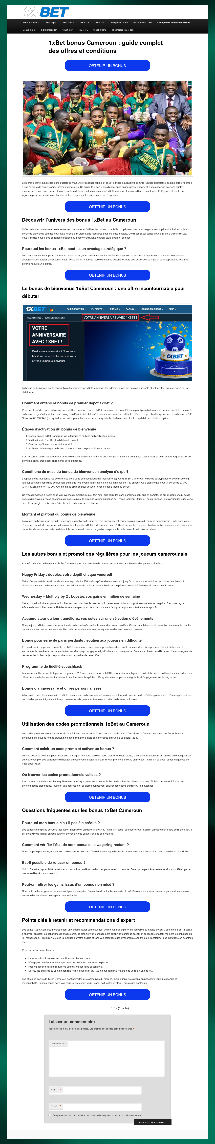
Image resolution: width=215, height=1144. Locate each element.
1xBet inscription (49, 29)
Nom (56, 1089)
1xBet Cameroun (31, 22)
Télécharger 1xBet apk (123, 29)
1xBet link (99, 22)
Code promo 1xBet (119, 22)
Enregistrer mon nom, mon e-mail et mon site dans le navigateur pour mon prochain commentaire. (97, 1115)
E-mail (56, 1106)
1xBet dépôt (50, 22)
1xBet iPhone (99, 29)
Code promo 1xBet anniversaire (173, 22)
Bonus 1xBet (29, 29)
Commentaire (58, 1043)
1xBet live (84, 22)
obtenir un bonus (107, 65)
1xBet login (67, 29)
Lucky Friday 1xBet (142, 22)
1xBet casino (67, 22)
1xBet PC (83, 29)
